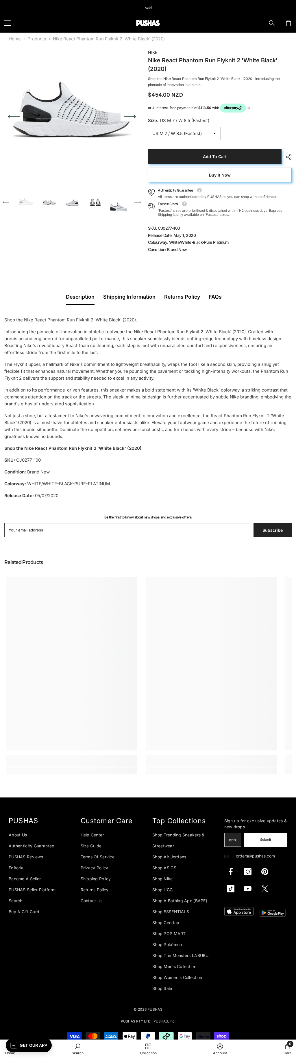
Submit (265, 840)
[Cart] (288, 23)
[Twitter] (264, 888)
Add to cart (215, 156)
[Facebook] (230, 871)
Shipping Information (129, 297)
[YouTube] (247, 888)
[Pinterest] (264, 871)
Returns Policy (182, 297)
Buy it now (220, 175)
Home (15, 39)
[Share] (287, 157)
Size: (178, 120)
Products (36, 39)
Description (80, 297)
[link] (71, 763)
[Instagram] (247, 871)
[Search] (271, 23)
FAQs (215, 297)
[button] (13, 116)
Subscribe (272, 530)
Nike (152, 52)
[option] (71, 116)
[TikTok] (230, 888)
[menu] (7, 23)
